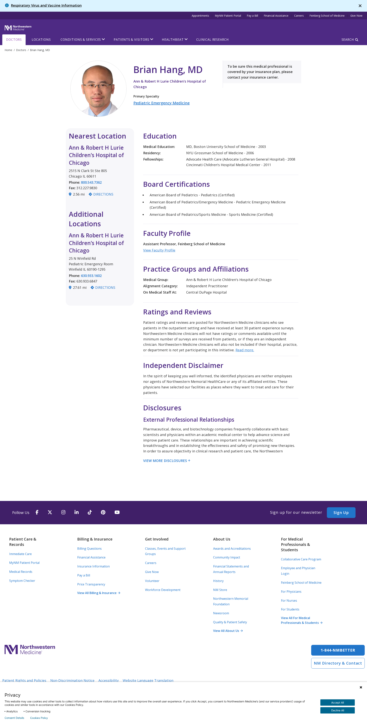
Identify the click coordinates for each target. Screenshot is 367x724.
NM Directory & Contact (338, 663)
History (218, 581)
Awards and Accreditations (232, 548)
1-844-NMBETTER (338, 650)
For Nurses (289, 600)
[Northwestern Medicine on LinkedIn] (76, 512)
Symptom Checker (22, 581)
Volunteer (152, 581)
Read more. (244, 350)
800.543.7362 (91, 182)
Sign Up (341, 512)
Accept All (337, 702)
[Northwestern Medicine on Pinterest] (103, 512)
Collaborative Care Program (301, 559)
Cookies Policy (39, 717)
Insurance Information (93, 566)
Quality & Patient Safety (230, 622)
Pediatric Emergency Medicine (161, 103)
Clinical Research (212, 39)
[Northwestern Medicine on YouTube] (117, 512)
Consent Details (14, 717)
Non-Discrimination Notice (72, 680)
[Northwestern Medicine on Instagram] (63, 512)
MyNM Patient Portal (228, 15)
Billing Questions (89, 548)
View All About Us (228, 631)
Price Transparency (91, 584)
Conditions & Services (81, 39)
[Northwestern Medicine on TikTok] (89, 512)
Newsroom (221, 613)
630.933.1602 (91, 275)
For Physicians (291, 591)
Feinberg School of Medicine (327, 15)
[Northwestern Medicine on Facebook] (37, 512)
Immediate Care (20, 554)
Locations (41, 39)
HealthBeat (173, 39)
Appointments (200, 15)
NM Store (220, 590)
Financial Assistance (276, 15)
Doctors (14, 39)
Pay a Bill (252, 15)
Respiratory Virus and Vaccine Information (46, 5)
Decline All (337, 710)
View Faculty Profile (159, 250)
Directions (103, 194)
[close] (360, 6)
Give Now (356, 15)
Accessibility (108, 680)
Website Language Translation (148, 680)
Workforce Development (162, 590)
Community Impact (226, 557)
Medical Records (20, 572)
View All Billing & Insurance (98, 593)
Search (348, 39)
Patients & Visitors (131, 39)
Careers (299, 15)
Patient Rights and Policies (24, 680)
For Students (290, 609)
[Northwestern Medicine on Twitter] (50, 512)
